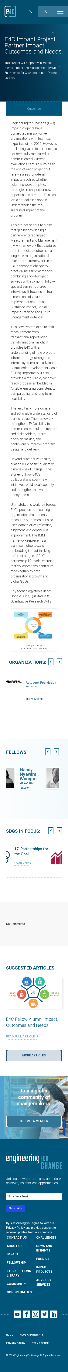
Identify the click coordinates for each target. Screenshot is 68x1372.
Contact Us (17, 1237)
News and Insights (44, 1248)
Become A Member (34, 1121)
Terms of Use (40, 1343)
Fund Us (42, 1259)
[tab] (32, 737)
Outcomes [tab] (34, 108)
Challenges (46, 1237)
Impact (13, 1254)
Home (9, 1334)
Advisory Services (44, 1282)
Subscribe (15, 1208)
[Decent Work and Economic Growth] (15, 855)
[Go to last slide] (50, 661)
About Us (14, 1246)
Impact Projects (44, 1269)
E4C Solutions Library (19, 1273)
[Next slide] (59, 661)
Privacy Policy (15, 1343)
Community (16, 1284)
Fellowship (16, 1262)
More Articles (34, 1055)
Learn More (35, 867)
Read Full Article (21, 1036)
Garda (38, 769)
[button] (60, 11)
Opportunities (19, 1292)
